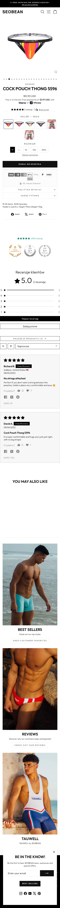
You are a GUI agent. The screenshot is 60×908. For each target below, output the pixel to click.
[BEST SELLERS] (30, 584)
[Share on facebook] (5, 397)
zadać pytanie (30, 195)
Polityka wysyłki (30, 189)
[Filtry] (11, 346)
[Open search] (3, 346)
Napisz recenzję (30, 318)
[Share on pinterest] (18, 397)
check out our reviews (30, 745)
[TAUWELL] (30, 794)
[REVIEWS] (30, 689)
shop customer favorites (30, 640)
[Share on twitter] (12, 397)
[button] (17, 109)
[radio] (8, 124)
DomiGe (30, 84)
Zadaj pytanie (30, 326)
